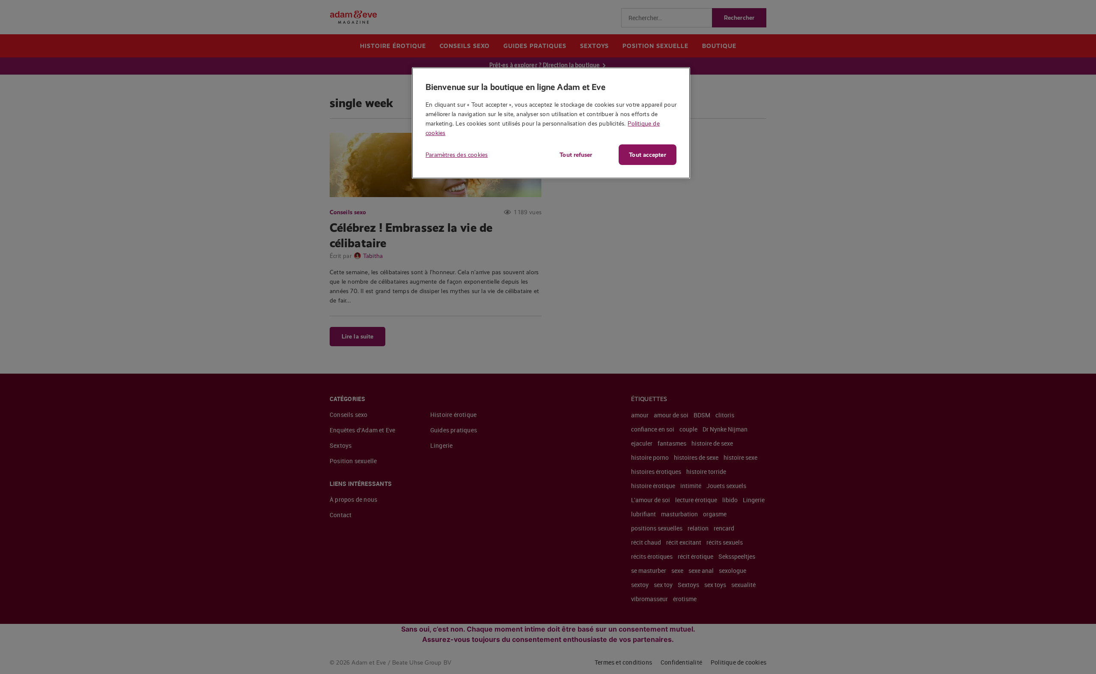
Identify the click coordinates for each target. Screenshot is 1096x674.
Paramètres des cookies (457, 154)
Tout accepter (647, 154)
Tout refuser (576, 154)
